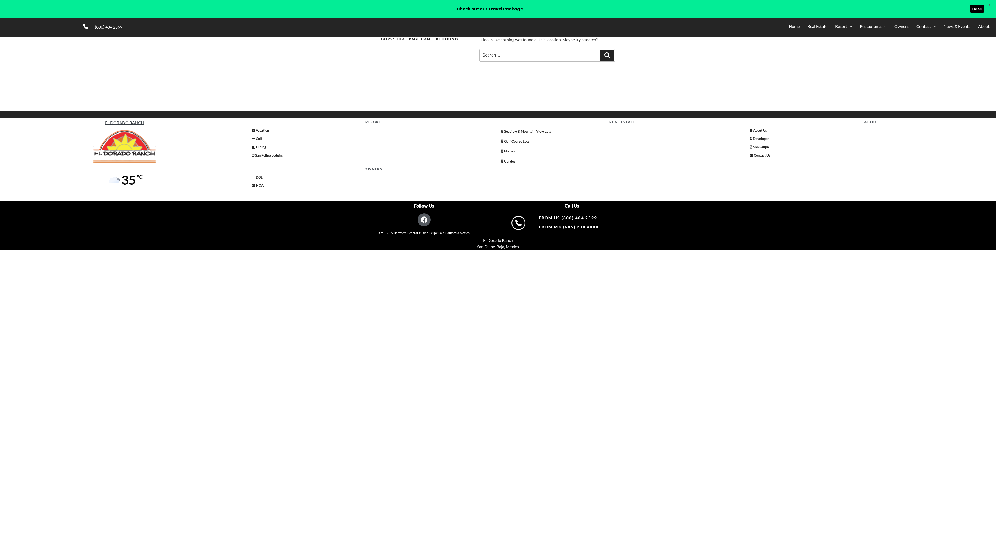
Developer (760, 139)
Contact (923, 26)
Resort (841, 26)
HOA (259, 185)
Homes (509, 151)
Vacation (262, 130)
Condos (509, 161)
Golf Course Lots (516, 141)
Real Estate (817, 26)
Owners (901, 26)
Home (794, 26)
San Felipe (760, 147)
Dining (260, 147)
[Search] (607, 55)
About (984, 26)
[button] (843, 26)
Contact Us (761, 155)
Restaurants (871, 26)
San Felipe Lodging (268, 155)
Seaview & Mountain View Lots (527, 131)
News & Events (957, 26)
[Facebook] (424, 219)
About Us (759, 130)
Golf (258, 139)
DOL (259, 177)
